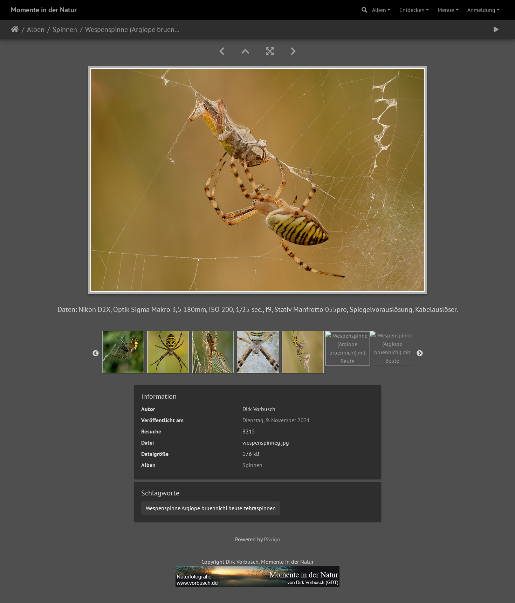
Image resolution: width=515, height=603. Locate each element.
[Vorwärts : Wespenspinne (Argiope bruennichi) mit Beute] (293, 51)
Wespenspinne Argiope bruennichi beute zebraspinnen (211, 508)
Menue (446, 9)
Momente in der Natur (44, 9)
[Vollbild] (270, 51)
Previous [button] (95, 353)
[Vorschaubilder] (245, 51)
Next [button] (419, 353)
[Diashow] (496, 29)
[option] (123, 352)
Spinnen (65, 29)
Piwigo (272, 539)
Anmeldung (481, 9)
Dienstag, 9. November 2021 (276, 420)
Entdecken (412, 9)
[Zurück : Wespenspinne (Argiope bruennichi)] (222, 51)
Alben (379, 9)
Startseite (15, 29)
